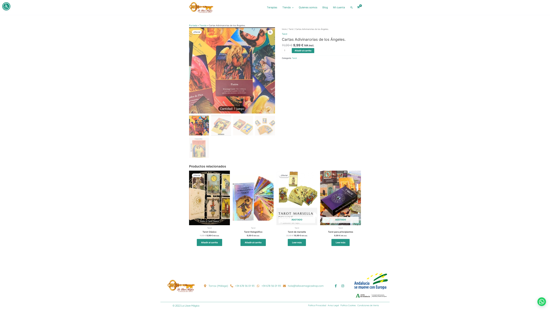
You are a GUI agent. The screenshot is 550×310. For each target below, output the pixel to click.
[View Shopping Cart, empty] (358, 7)
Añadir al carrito (303, 50)
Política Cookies (348, 305)
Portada (193, 25)
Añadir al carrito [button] (209, 242)
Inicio (284, 29)
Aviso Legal (333, 305)
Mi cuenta (339, 7)
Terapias (272, 7)
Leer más (297, 242)
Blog (325, 7)
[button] (292, 7)
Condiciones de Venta (368, 305)
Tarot (291, 29)
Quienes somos (308, 7)
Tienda (286, 7)
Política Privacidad (317, 305)
